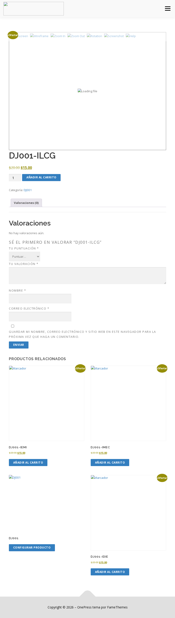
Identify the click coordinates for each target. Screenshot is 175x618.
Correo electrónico (29, 308)
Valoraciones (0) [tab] (26, 203)
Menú (168, 8)
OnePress (84, 607)
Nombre (17, 290)
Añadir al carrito (41, 177)
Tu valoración (24, 264)
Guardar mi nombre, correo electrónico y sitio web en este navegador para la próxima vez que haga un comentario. (82, 334)
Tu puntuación (24, 248)
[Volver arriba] (88, 596)
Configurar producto (32, 547)
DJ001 (28, 190)
